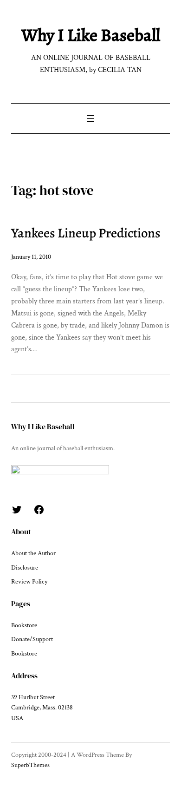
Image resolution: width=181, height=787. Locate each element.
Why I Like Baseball (90, 35)
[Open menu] (90, 118)
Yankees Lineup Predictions (86, 233)
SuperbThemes (30, 765)
